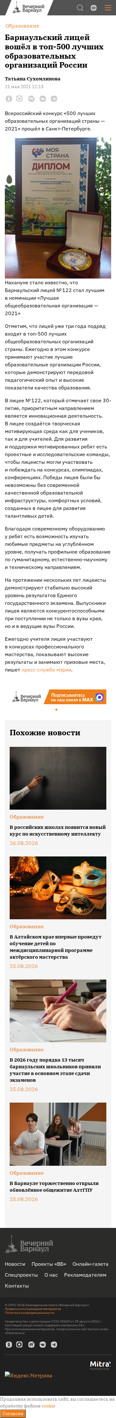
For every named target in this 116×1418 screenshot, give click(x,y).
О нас (51, 1275)
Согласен (13, 1413)
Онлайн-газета (90, 1264)
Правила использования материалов (33, 1309)
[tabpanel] (58, 696)
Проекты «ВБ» (49, 1264)
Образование (27, 816)
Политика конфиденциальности (29, 1313)
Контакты (17, 1285)
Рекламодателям (85, 1275)
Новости (15, 1264)
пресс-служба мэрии (46, 669)
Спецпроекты (21, 1275)
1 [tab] (56, 710)
